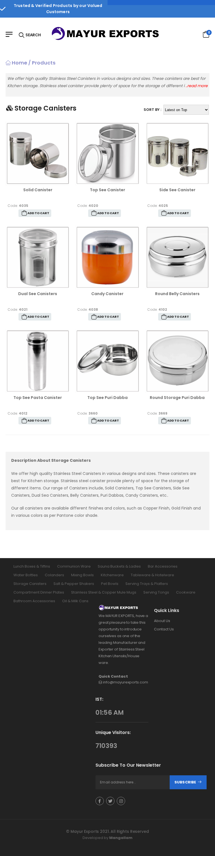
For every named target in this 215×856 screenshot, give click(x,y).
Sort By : (152, 109)
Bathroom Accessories (34, 601)
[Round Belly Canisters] (177, 257)
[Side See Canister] (177, 153)
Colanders (54, 575)
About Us (162, 620)
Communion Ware (74, 566)
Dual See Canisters (37, 294)
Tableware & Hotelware (152, 575)
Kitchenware (112, 575)
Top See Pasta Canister (37, 397)
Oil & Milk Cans (75, 601)
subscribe (185, 782)
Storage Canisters (29, 583)
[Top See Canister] (107, 153)
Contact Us (164, 629)
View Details (37, 178)
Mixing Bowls (82, 575)
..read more (197, 86)
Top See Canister (107, 190)
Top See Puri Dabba (107, 397)
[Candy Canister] (107, 257)
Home (19, 62)
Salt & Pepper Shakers (73, 583)
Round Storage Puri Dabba (177, 397)
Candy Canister (107, 294)
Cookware (185, 592)
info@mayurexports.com (125, 682)
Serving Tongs (156, 592)
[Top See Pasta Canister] (38, 361)
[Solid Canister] (38, 153)
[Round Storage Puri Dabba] (177, 361)
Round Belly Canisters (177, 294)
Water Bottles (25, 575)
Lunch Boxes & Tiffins (31, 566)
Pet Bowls (109, 583)
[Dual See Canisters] (38, 257)
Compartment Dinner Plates (38, 592)
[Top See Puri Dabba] (107, 361)
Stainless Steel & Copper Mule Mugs (103, 592)
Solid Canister (37, 190)
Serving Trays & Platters (146, 583)
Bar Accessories (162, 566)
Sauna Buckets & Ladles (119, 566)
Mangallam (120, 837)
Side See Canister (177, 190)
